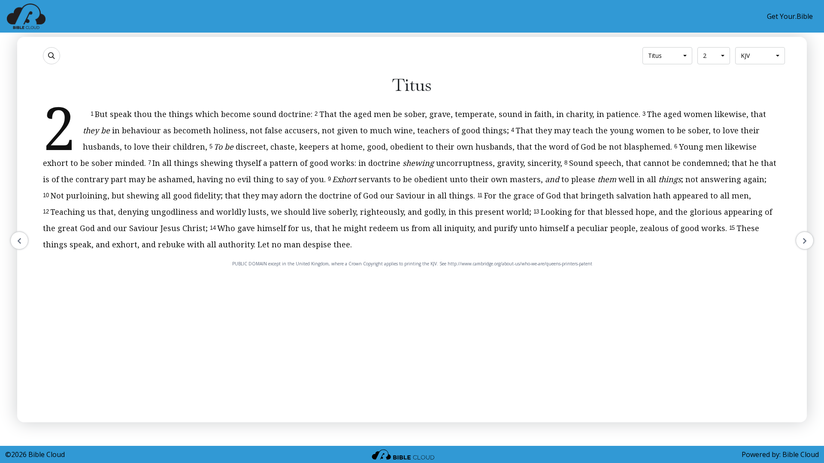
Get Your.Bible (790, 16)
